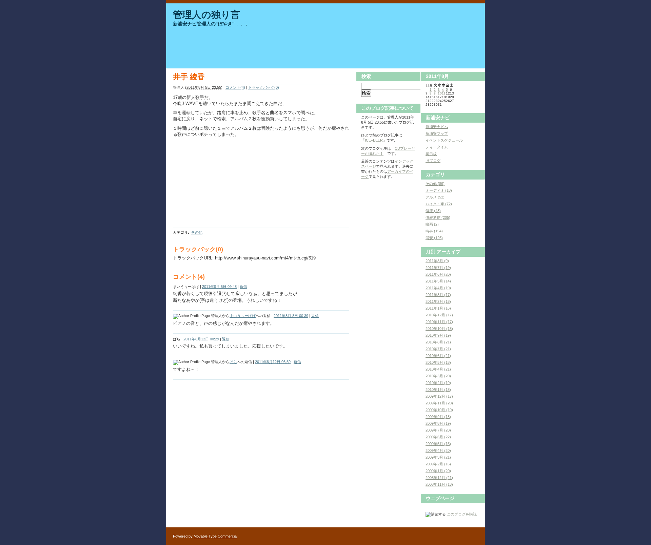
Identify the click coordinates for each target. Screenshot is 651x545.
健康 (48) (433, 211)
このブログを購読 (462, 514)
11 (444, 93)
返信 (243, 287)
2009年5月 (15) (438, 444)
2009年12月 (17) (439, 396)
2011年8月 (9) (437, 261)
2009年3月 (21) (438, 457)
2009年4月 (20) (438, 450)
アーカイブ (448, 251)
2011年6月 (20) (438, 274)
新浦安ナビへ (437, 127)
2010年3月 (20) (438, 376)
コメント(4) (235, 87)
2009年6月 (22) (438, 437)
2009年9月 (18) (438, 417)
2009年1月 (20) (438, 471)
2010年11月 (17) (439, 322)
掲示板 (431, 154)
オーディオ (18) (439, 190)
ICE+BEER (374, 140)
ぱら (233, 362)
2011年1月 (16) (438, 308)
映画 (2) (432, 224)
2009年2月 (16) (438, 464)
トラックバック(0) (263, 87)
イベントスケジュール (444, 140)
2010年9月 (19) (438, 335)
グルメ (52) (435, 197)
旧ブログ (433, 161)
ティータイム (437, 147)
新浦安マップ (437, 133)
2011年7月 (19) (438, 268)
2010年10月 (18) (439, 329)
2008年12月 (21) (439, 478)
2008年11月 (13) (439, 484)
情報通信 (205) (438, 217)
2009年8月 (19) (438, 423)
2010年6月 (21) (438, 356)
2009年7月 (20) (438, 430)
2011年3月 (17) (438, 295)
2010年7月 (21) (438, 349)
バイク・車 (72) (439, 204)
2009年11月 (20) (439, 403)
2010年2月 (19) (438, 383)
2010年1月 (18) (438, 389)
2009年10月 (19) (439, 410)
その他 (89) (435, 184)
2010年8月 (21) (438, 342)
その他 (196, 232)
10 (440, 93)
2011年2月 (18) (438, 301)
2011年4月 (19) (438, 288)
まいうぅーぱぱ (243, 316)
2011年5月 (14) (438, 281)
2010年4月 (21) (438, 369)
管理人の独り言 (206, 14)
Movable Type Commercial (215, 536)
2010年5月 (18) (438, 362)
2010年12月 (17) (439, 315)
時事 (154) (434, 231)
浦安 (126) (434, 238)
